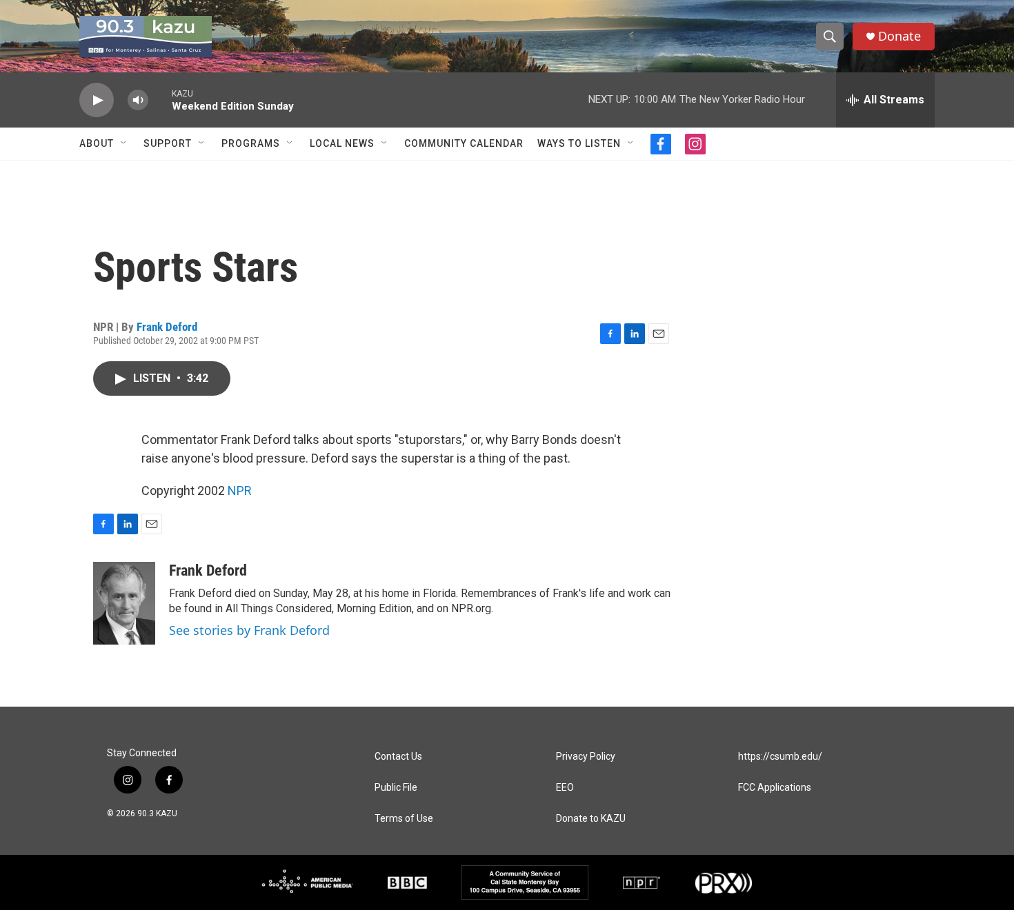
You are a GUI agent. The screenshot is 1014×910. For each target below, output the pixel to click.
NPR (240, 490)
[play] (97, 100)
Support (167, 143)
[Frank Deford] (124, 603)
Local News (342, 143)
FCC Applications (774, 787)
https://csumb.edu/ (780, 756)
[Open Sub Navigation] (124, 143)
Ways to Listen (579, 143)
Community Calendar (464, 143)
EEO (565, 787)
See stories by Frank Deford (249, 630)
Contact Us (398, 756)
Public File (396, 787)
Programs (250, 143)
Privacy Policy (585, 756)
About (96, 143)
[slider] (160, 99)
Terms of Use (404, 818)
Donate (899, 36)
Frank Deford (167, 327)
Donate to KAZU (591, 818)
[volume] (138, 100)
